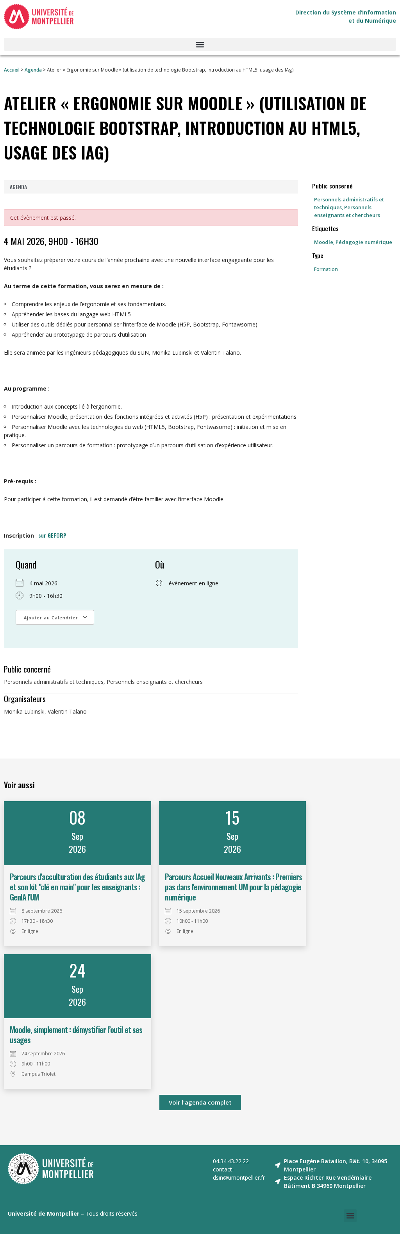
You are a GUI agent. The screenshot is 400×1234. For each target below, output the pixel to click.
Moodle (323, 242)
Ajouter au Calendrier (51, 618)
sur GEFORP (52, 535)
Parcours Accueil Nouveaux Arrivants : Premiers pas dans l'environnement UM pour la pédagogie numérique (233, 887)
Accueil (12, 69)
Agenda (33, 69)
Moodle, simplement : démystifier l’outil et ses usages (76, 1035)
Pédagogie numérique (364, 242)
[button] (200, 44)
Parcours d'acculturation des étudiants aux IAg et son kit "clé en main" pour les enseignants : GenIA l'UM (77, 887)
